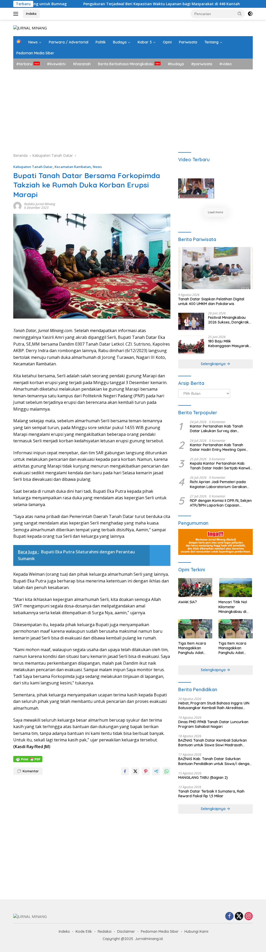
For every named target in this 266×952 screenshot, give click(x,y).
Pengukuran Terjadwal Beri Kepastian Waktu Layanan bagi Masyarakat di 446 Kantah (133, 4)
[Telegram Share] (156, 771)
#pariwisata (201, 64)
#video (226, 64)
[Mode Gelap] (250, 13)
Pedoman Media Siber (35, 53)
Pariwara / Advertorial (68, 42)
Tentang (211, 42)
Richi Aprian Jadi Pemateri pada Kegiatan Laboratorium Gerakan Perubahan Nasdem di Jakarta (218, 484)
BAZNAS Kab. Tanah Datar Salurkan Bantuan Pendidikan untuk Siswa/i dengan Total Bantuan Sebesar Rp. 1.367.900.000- (214, 761)
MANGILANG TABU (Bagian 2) (203, 777)
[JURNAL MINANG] (30, 27)
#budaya (176, 64)
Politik (101, 42)
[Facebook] (229, 916)
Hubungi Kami (196, 931)
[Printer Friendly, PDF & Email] (27, 758)
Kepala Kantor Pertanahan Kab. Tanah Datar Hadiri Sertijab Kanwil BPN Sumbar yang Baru (220, 465)
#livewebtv (56, 64)
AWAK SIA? (187, 602)
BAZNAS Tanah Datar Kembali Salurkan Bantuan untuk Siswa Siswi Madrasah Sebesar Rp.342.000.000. (212, 742)
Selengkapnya (214, 363)
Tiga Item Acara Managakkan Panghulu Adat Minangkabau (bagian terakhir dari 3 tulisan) (192, 648)
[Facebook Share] (125, 771)
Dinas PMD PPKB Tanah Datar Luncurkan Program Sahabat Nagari (213, 724)
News (33, 42)
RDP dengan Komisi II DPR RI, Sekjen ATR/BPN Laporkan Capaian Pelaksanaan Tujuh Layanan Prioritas (221, 503)
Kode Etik (84, 931)
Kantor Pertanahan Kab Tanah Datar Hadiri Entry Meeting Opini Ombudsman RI (218, 447)
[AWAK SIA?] (195, 587)
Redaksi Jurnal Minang (39, 204)
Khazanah (82, 64)
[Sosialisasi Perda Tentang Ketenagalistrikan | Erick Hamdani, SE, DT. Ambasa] (196, 188)
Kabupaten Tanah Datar (33, 166)
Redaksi (104, 931)
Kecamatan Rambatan (73, 166)
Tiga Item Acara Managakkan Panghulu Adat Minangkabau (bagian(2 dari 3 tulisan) (232, 648)
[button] (240, 13)
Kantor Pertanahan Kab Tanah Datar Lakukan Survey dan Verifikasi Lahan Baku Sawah (216, 428)
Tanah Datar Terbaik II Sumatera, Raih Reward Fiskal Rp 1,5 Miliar (211, 793)
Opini (167, 42)
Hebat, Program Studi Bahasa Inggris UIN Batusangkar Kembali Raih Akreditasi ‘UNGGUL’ (213, 705)
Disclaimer (126, 931)
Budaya (120, 42)
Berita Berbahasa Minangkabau (125, 64)
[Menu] (16, 13)
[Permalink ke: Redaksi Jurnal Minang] (17, 205)
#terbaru (24, 64)
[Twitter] (239, 916)
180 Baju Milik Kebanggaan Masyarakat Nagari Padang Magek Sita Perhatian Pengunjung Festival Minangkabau (230, 343)
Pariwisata (188, 42)
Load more (215, 212)
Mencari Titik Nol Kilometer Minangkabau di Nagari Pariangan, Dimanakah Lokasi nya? (234, 607)
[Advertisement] (133, 108)
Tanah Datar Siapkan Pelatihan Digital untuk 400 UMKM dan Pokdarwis (211, 301)
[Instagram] (248, 916)
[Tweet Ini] (135, 771)
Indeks (31, 13)
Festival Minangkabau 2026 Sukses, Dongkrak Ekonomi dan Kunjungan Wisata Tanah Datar (229, 320)
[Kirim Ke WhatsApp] (166, 771)
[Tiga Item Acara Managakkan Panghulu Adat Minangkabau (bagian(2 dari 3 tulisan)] (235, 628)
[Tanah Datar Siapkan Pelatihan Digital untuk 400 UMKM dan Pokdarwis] (215, 268)
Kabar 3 (145, 42)
